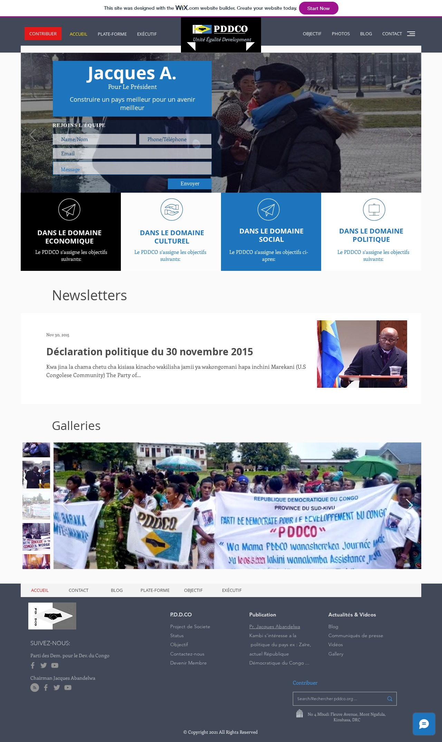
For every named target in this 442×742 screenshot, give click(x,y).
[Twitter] (43, 665)
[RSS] (34, 687)
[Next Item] (409, 505)
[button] (43, 33)
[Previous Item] (65, 505)
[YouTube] (54, 665)
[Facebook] (32, 665)
